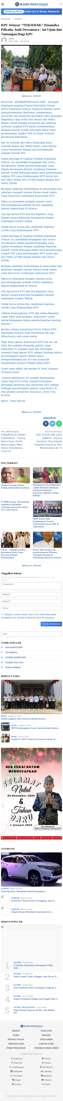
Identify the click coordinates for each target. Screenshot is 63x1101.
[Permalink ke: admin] (4, 40)
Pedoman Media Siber (46, 1048)
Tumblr (47, 1063)
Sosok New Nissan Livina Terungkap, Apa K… (33, 901)
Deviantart (18, 1076)
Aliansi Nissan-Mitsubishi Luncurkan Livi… (32, 912)
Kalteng (17, 962)
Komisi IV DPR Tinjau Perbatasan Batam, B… (34, 739)
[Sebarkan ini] (46, 423)
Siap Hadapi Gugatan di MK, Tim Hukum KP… (34, 1011)
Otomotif (5, 888)
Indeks (16, 1031)
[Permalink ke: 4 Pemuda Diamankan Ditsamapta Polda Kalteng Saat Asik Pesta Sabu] (31, 942)
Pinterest (17, 1063)
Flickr (47, 1084)
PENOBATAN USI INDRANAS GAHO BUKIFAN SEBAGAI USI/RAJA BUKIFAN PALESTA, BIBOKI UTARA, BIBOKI (47, 490)
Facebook (17, 1058)
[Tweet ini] (52, 423)
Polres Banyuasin (15, 657)
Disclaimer (46, 1039)
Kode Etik (46, 1031)
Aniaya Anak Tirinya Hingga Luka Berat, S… (36, 976)
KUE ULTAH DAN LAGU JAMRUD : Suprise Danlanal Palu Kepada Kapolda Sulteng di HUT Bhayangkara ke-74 (48, 440)
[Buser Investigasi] (31, 4)
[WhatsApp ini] (59, 423)
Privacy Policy (16, 1039)
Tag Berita (11, 652)
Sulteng (17, 1007)
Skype (18, 1080)
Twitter (47, 1058)
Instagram (18, 1071)
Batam (3, 716)
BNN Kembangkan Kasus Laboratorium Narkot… (35, 728)
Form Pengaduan (16, 1048)
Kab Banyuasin (13, 647)
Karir (16, 1035)
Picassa (17, 1084)
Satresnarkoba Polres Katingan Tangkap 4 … (36, 988)
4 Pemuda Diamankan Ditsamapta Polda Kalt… (33, 966)
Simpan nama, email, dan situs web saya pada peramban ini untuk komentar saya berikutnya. (28, 616)
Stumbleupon (18, 1067)
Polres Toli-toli (14, 662)
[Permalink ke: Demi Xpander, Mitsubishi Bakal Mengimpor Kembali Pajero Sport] (31, 869)
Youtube (47, 1080)
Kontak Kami (46, 1044)
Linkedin (47, 1071)
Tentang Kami (16, 1044)
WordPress (47, 1067)
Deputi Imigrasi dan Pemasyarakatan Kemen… (24, 719)
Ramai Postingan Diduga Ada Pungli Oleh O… (36, 999)
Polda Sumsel (13, 667)
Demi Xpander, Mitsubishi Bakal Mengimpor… (24, 891)
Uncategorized (28, 1007)
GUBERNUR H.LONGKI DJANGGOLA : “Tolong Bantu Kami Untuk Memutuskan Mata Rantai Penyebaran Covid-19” (13, 441)
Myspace (47, 1076)
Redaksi (46, 1035)
